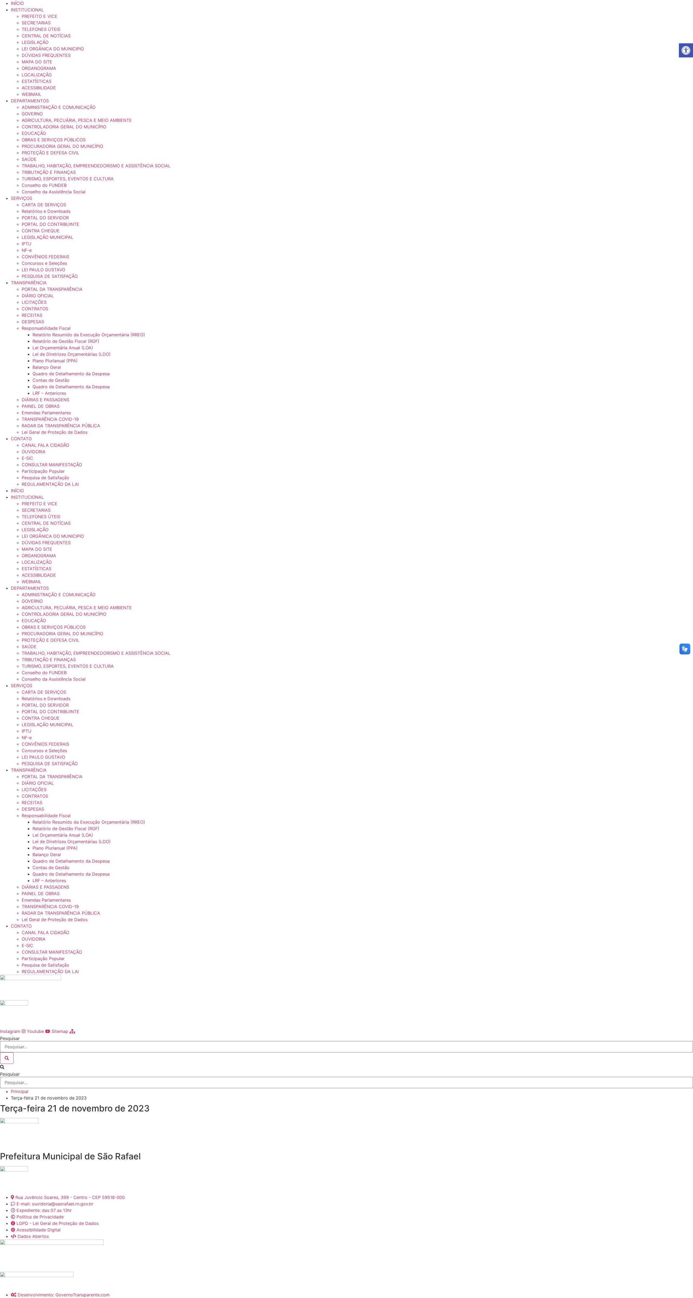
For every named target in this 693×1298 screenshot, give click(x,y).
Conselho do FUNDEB (44, 185)
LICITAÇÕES (34, 302)
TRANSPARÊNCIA (29, 282)
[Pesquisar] (7, 1058)
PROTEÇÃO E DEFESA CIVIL (50, 152)
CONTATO (21, 438)
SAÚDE (29, 159)
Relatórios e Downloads (46, 211)
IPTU (26, 243)
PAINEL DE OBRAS (41, 406)
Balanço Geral (46, 367)
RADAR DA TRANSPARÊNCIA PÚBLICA (61, 425)
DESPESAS (33, 321)
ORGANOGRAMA (39, 68)
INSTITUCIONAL (27, 9)
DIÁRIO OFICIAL (38, 295)
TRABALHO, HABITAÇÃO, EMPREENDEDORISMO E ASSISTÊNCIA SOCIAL (96, 165)
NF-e (27, 250)
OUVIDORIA (33, 451)
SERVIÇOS (21, 198)
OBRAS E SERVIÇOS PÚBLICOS (54, 139)
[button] (346, 1067)
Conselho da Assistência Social (54, 191)
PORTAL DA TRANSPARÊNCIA (52, 289)
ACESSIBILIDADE (39, 87)
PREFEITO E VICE (39, 16)
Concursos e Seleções (44, 263)
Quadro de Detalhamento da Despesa (71, 373)
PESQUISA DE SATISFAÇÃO (50, 276)
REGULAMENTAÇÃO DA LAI (50, 484)
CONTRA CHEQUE (41, 230)
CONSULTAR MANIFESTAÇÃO (52, 464)
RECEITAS (32, 315)
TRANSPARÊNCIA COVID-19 (50, 419)
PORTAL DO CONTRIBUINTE (50, 224)
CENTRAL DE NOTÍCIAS (46, 35)
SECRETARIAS (36, 22)
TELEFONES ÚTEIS (41, 29)
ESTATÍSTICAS (36, 81)
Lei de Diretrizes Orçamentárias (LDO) (71, 354)
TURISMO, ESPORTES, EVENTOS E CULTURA (68, 178)
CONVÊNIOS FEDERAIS (45, 256)
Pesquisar (10, 1038)
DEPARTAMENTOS (30, 100)
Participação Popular (43, 471)
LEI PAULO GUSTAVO (43, 269)
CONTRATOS (35, 308)
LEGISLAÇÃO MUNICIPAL (47, 237)
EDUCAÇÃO (34, 133)
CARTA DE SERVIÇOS (44, 204)
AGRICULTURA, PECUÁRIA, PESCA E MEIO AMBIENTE (77, 120)
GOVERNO (32, 113)
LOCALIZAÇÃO (37, 74)
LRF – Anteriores (49, 393)
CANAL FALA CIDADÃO (45, 445)
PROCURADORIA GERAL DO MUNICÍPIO (62, 146)
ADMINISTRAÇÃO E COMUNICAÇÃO (59, 107)
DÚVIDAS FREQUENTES (46, 55)
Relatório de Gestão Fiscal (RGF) (65, 341)
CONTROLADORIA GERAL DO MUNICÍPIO (64, 126)
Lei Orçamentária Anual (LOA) (62, 347)
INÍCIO (17, 3)
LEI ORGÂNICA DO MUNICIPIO (53, 48)
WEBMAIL (31, 94)
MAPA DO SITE (37, 61)
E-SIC (27, 458)
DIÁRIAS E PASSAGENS (45, 399)
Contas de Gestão (51, 380)
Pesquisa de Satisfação (45, 477)
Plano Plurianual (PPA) (55, 360)
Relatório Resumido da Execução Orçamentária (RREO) (88, 334)
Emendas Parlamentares (46, 412)
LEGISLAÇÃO (35, 42)
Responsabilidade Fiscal (46, 328)
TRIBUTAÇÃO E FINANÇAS (49, 172)
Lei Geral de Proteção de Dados (54, 432)
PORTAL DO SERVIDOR (45, 217)
